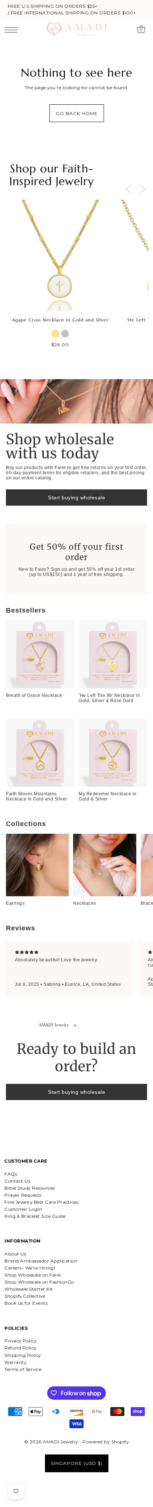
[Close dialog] (145, 707)
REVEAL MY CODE (39, 776)
